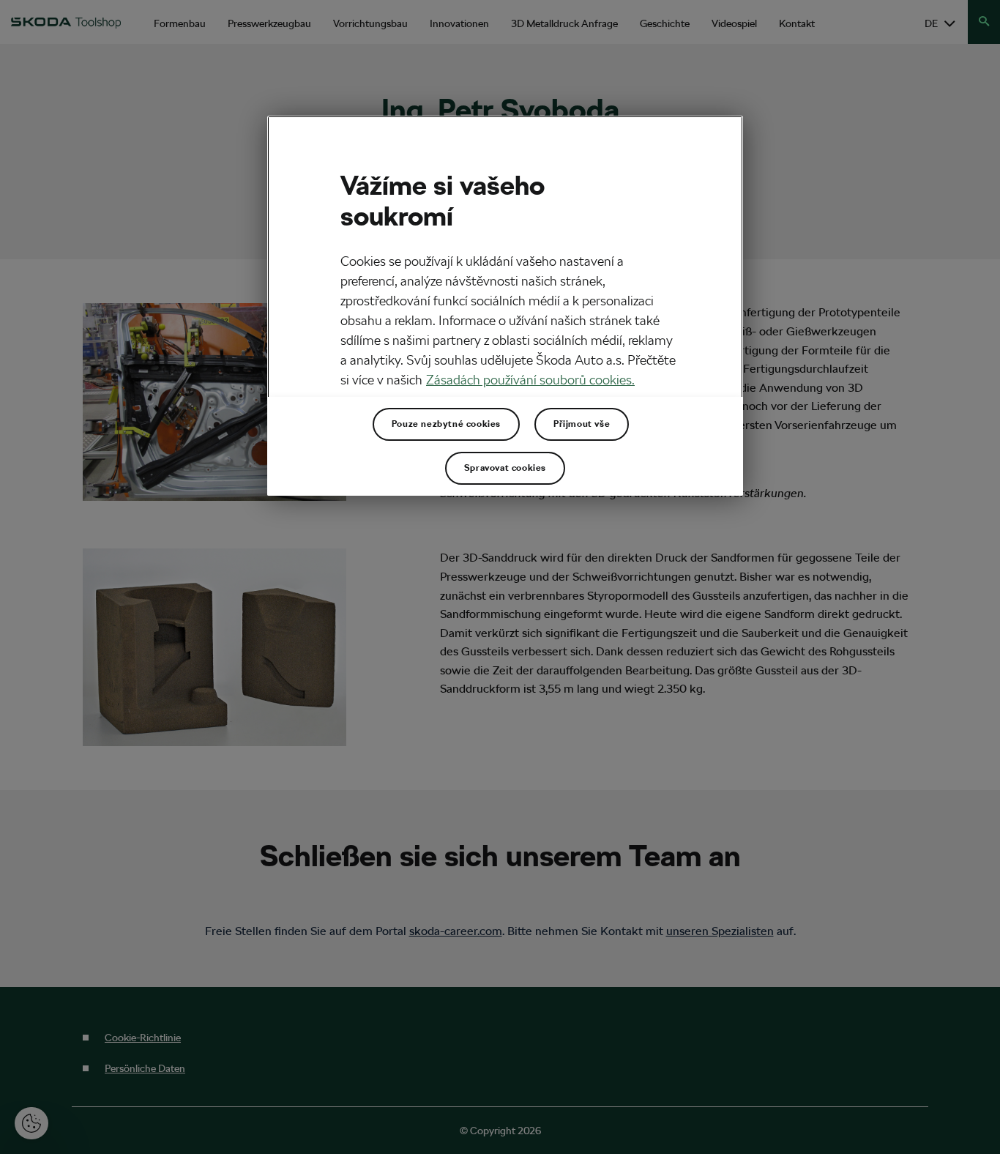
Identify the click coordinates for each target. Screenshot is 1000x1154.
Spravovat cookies (505, 468)
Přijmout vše (581, 424)
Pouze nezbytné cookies (446, 424)
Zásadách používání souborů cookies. (530, 379)
